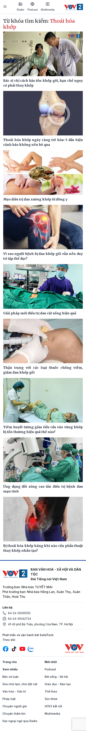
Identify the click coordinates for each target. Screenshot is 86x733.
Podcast (32, 9)
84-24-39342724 (19, 618)
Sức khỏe (51, 698)
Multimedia (48, 9)
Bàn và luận (10, 676)
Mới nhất (51, 662)
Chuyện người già (14, 706)
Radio (20, 9)
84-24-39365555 (19, 613)
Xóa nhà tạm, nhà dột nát (19, 684)
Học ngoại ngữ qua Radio (19, 721)
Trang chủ (9, 662)
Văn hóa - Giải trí (14, 691)
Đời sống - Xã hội (56, 676)
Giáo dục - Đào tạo (58, 684)
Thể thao (51, 691)
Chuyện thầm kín (14, 713)
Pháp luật (9, 698)
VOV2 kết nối (53, 706)
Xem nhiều (10, 669)
